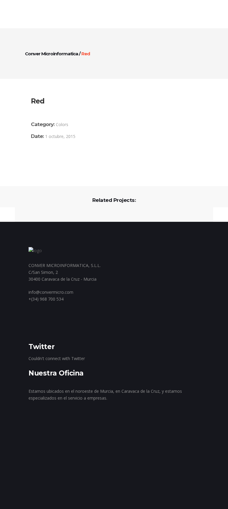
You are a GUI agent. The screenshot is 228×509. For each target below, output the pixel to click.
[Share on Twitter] (41, 158)
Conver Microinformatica (51, 53)
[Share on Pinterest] (59, 158)
